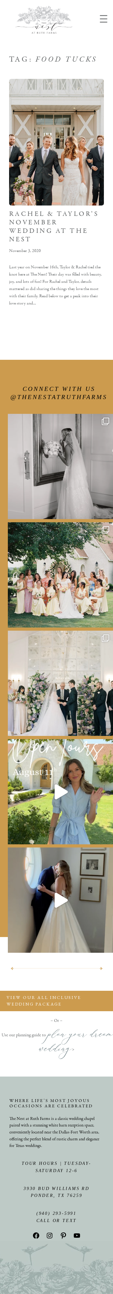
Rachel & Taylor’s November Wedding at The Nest (54, 227)
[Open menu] (103, 19)
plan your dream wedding (75, 1044)
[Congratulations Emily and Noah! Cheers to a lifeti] (60, 900)
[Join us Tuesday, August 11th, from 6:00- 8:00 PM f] (60, 791)
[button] (56, 1001)
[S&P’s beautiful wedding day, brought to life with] (60, 683)
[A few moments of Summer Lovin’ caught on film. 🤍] (60, 575)
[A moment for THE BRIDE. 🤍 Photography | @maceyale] (60, 466)
